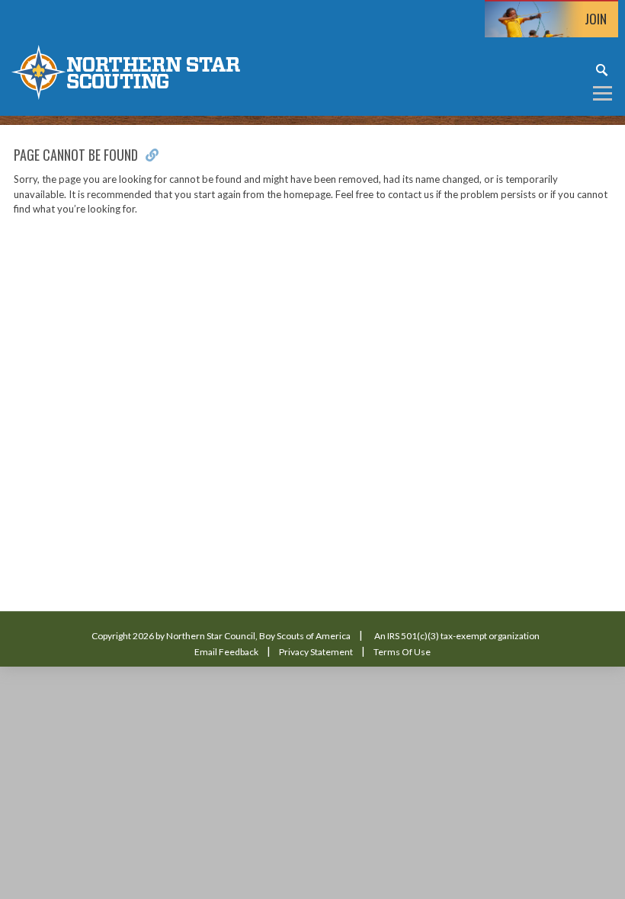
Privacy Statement (316, 651)
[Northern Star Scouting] (125, 71)
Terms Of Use (402, 651)
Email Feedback (226, 651)
